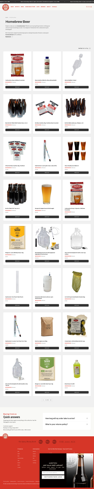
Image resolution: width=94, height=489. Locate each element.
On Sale (54, 6)
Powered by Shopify (21, 483)
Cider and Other (30, 6)
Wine (22, 6)
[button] (10, 82)
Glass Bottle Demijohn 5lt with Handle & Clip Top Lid (16, 384)
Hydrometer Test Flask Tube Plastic (14, 297)
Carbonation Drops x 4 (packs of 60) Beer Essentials (75, 209)
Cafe (37, 6)
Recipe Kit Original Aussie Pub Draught (44, 208)
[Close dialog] (91, 455)
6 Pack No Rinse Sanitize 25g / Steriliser (15, 165)
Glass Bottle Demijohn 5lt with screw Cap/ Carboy (75, 253)
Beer (12, 6)
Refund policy (13, 481)
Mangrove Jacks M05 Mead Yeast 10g (14, 252)
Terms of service (20, 481)
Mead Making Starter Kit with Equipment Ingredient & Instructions (45, 253)
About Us (34, 451)
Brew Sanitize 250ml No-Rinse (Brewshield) (45, 80)
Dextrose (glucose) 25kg (41, 341)
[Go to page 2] (50, 400)
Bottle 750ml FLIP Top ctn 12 (12, 208)
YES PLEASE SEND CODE (53, 477)
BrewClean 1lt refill (69, 384)
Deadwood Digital (36, 483)
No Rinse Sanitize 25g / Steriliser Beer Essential (46, 123)
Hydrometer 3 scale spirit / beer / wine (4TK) (46, 165)
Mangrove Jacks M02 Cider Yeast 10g (44, 384)
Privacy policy (6, 481)
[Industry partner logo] (27, 442)
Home (7, 17)
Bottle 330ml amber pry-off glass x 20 (74, 123)
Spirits (17, 6)
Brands (43, 6)
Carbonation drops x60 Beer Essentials (15, 80)
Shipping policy (39, 481)
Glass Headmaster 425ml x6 (72, 165)
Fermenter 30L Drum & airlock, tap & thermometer (44, 297)
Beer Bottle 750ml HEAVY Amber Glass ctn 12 (16, 123)
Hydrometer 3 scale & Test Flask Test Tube (16, 341)
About (49, 6)
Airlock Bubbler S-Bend (70, 80)
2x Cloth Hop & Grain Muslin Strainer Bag (75, 297)
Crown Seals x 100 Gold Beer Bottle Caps (75, 341)
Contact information (30, 481)
